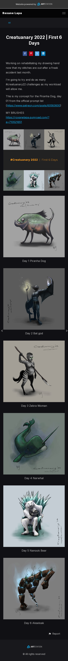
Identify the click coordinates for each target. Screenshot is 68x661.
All (9, 22)
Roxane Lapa (12, 13)
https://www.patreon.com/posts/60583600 (33, 105)
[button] (54, 633)
